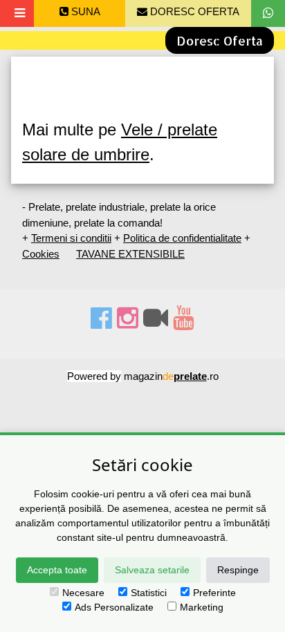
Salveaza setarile (152, 569)
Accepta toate (57, 569)
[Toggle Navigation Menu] (20, 13)
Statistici (149, 592)
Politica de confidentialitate (182, 238)
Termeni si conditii (71, 238)
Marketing (201, 607)
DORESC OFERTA (193, 11)
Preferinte (214, 592)
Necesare (83, 592)
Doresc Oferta (219, 40)
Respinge (238, 569)
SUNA (84, 11)
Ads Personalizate (114, 607)
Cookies (40, 254)
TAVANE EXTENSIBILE (130, 254)
